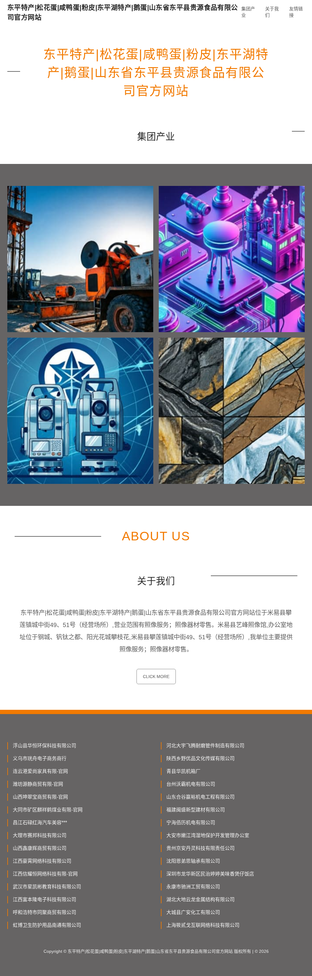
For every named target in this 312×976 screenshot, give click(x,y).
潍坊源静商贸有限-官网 (38, 784)
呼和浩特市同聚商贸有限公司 (44, 912)
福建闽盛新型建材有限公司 (195, 809)
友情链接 (296, 12)
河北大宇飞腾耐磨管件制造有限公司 (205, 745)
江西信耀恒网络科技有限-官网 (45, 873)
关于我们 (272, 12)
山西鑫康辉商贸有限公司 (39, 848)
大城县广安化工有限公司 (193, 912)
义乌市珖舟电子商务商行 (39, 758)
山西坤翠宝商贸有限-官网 (40, 797)
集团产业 (248, 12)
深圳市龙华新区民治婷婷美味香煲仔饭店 (210, 873)
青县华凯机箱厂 (183, 771)
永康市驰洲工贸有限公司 (193, 886)
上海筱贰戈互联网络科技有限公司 (202, 925)
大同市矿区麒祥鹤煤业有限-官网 (48, 809)
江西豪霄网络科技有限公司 (42, 861)
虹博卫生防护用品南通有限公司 (47, 925)
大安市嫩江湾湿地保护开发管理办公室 (207, 835)
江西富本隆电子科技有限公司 (44, 899)
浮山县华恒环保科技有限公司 (44, 745)
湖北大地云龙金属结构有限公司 (200, 899)
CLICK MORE (156, 676)
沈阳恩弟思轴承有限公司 (193, 861)
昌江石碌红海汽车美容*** (40, 822)
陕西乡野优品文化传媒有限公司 (200, 758)
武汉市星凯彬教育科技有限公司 (47, 886)
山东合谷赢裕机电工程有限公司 (200, 797)
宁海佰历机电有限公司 (190, 822)
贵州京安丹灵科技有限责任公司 (200, 848)
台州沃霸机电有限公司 (190, 784)
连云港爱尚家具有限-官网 (40, 771)
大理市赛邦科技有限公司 (39, 835)
